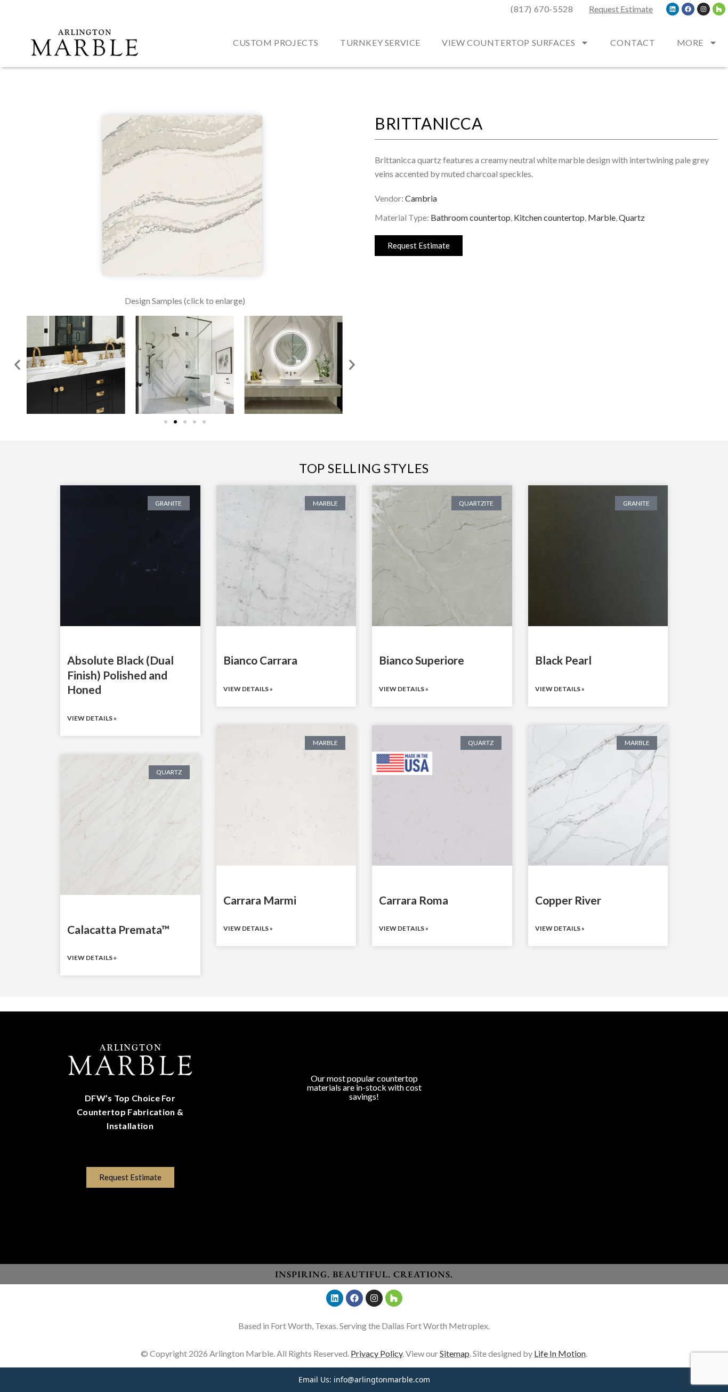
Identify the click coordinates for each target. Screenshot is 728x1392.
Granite (364, 1118)
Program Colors (364, 1061)
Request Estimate (621, 9)
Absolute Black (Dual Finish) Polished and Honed (120, 674)
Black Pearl (563, 660)
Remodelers (597, 1094)
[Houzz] (719, 9)
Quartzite (364, 1168)
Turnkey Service (380, 42)
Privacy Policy (376, 1353)
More (690, 42)
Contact (632, 42)
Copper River (568, 900)
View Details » (92, 718)
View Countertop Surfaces (508, 42)
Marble (602, 217)
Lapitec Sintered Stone (364, 1201)
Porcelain (364, 1184)
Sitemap (455, 1353)
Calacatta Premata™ (118, 929)
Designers (598, 1127)
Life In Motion (560, 1353)
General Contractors (598, 1111)
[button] (17, 365)
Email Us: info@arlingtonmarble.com (364, 1379)
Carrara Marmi (259, 900)
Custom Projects (276, 42)
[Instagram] (703, 9)
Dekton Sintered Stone (364, 1217)
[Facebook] (688, 9)
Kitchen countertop (549, 217)
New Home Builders (597, 1078)
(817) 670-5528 (542, 9)
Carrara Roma (413, 900)
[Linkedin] (672, 9)
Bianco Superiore (421, 660)
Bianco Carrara (260, 660)
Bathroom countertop (471, 217)
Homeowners (598, 1061)
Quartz (632, 217)
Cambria (421, 198)
